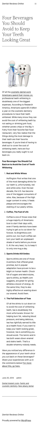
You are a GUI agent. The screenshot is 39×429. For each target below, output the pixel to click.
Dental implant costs (10, 383)
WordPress (26, 420)
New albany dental (26, 386)
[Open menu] (35, 3)
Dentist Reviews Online (13, 4)
